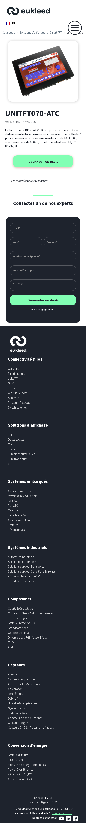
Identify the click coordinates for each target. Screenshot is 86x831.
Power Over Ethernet (20, 769)
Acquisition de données (22, 562)
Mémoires (14, 510)
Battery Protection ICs (21, 623)
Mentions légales (40, 802)
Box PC (12, 501)
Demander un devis (43, 162)
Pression (13, 674)
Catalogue (8, 32)
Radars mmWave (18, 713)
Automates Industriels (21, 557)
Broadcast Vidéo (18, 628)
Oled (11, 444)
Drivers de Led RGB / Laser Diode (27, 637)
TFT (10, 435)
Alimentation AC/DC (20, 774)
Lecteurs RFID (16, 525)
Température (15, 694)
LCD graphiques (17, 459)
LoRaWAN (14, 378)
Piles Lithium (15, 760)
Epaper (12, 449)
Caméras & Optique (19, 520)
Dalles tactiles (16, 439)
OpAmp (12, 642)
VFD (10, 464)
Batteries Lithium (18, 755)
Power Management (20, 618)
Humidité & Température (22, 703)
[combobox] (11, 23)
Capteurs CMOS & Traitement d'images (31, 727)
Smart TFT (56, 32)
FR (14, 23)
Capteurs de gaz (18, 723)
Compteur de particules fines (25, 718)
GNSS (11, 383)
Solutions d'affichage (32, 32)
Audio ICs (13, 647)
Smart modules (17, 374)
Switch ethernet (17, 407)
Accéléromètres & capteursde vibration (24, 686)
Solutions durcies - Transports (26, 567)
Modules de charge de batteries (27, 765)
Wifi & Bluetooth (17, 393)
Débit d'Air (14, 698)
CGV (54, 802)
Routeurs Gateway (19, 403)
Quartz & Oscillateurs (20, 608)
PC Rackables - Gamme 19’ (24, 576)
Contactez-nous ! (62, 813)
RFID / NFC (14, 388)
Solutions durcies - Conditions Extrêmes (31, 571)
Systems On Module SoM (22, 496)
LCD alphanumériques (21, 454)
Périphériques (16, 530)
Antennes (13, 398)
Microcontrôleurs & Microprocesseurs (30, 613)
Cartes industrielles (19, 491)
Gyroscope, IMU (17, 708)
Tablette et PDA (17, 515)
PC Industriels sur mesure (23, 581)
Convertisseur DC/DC (21, 779)
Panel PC (13, 505)
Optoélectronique (18, 633)
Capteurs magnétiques (21, 679)
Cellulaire (13, 369)
